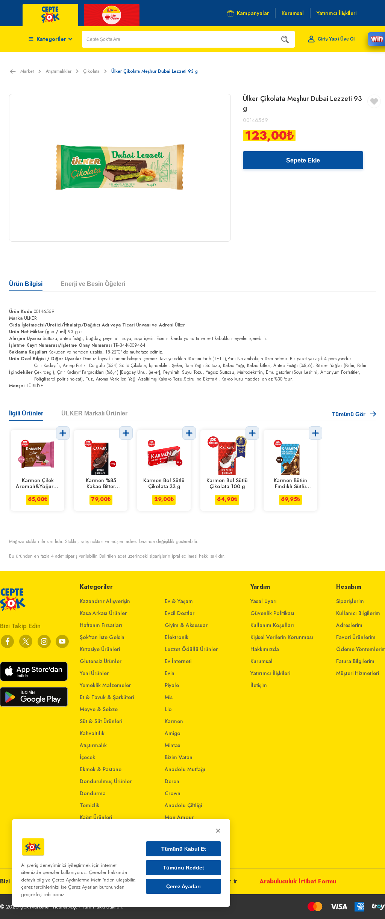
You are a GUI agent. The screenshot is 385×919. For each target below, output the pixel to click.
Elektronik (176, 637)
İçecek (87, 757)
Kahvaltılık (92, 733)
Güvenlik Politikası (272, 613)
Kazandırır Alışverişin (105, 601)
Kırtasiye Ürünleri (100, 649)
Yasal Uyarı (263, 601)
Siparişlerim (350, 601)
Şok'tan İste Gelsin (102, 637)
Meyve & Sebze (99, 709)
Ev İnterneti (178, 661)
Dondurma (93, 793)
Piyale (172, 685)
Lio (168, 709)
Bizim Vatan (178, 757)
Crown (172, 793)
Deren (172, 781)
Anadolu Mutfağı (185, 769)
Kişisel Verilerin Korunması (281, 637)
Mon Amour (179, 817)
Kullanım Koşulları (272, 625)
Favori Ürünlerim (356, 637)
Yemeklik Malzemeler (105, 685)
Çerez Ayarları (183, 886)
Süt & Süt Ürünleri (101, 721)
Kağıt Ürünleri (96, 817)
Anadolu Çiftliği (183, 805)
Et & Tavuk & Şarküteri (107, 697)
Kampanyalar (253, 13)
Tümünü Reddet (183, 868)
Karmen (174, 721)
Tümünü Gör (348, 414)
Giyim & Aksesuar (186, 625)
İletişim (258, 685)
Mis (169, 697)
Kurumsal (261, 661)
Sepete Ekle (303, 160)
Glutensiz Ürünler (100, 661)
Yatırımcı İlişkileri (270, 673)
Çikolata (91, 71)
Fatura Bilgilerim (355, 661)
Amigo (172, 733)
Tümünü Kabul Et (183, 849)
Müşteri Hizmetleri (357, 673)
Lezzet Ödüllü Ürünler (191, 649)
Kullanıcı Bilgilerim (358, 613)
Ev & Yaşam (179, 601)
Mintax (172, 745)
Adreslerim (349, 625)
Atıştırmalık (93, 745)
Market (27, 71)
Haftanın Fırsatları (101, 625)
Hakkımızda (264, 649)
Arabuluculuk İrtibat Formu (297, 881)
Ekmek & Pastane (100, 769)
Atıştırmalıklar (58, 71)
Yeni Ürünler (94, 673)
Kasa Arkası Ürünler (103, 613)
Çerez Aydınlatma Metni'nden (83, 879)
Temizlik (89, 805)
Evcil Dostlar (179, 613)
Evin (169, 673)
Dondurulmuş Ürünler (106, 781)
